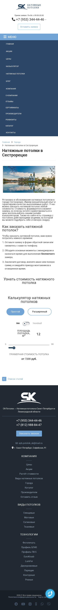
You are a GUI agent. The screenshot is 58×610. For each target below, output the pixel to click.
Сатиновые (29, 522)
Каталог (9, 126)
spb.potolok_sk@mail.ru (31, 443)
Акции (9, 51)
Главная (10, 44)
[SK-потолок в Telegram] (16, 604)
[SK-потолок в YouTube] (23, 604)
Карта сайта (43, 597)
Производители (13, 114)
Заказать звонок (29, 433)
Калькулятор (12, 66)
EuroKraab (29, 557)
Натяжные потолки (15, 74)
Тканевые (29, 527)
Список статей (15, 379)
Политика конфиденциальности (22, 597)
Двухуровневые (29, 566)
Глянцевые (29, 513)
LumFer (29, 561)
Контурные (29, 575)
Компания (11, 89)
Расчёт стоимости (29, 474)
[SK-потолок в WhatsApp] (42, 604)
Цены (8, 59)
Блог (8, 81)
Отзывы (9, 101)
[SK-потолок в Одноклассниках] (36, 604)
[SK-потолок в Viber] (49, 604)
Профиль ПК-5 (29, 552)
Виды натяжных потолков (29, 478)
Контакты (10, 132)
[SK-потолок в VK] (30, 604)
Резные (29, 580)
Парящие (29, 570)
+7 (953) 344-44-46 (30, 19)
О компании (11, 95)
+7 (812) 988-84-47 (29, 425)
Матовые (29, 517)
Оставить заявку (29, 26)
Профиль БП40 (29, 547)
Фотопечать (29, 543)
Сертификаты (12, 108)
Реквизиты (11, 120)
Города (29, 483)
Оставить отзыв (29, 497)
